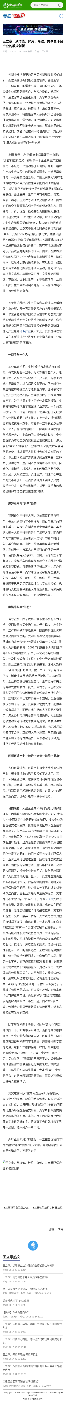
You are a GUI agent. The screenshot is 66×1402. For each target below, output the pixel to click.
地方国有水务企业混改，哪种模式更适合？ (26, 1289)
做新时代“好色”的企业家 (16, 1300)
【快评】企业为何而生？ (16, 1312)
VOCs (49, 899)
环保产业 (25, 331)
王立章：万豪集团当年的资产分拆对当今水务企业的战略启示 (32, 1368)
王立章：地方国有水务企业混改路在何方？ (26, 1277)
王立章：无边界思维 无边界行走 (20, 1354)
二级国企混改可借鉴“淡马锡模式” (21, 1381)
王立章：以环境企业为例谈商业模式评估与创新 (28, 1265)
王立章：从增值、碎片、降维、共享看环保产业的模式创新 (32, 1326)
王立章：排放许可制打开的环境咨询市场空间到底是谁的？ (32, 1341)
